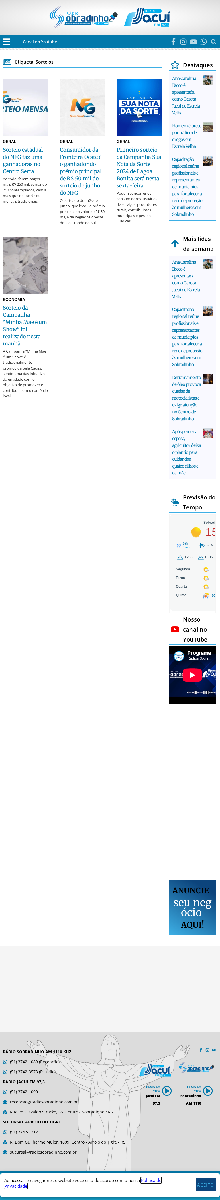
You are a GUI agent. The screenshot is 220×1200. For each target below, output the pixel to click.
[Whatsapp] (203, 41)
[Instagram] (183, 41)
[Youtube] (193, 41)
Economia (14, 299)
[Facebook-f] (173, 41)
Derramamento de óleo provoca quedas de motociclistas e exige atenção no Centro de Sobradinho (186, 398)
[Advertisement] (192, 793)
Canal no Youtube (40, 41)
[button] (6, 42)
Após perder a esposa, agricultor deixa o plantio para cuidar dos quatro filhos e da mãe (186, 452)
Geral (9, 141)
